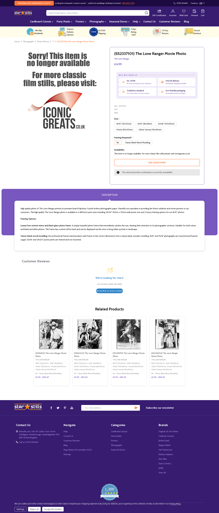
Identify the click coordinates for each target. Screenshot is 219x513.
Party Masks (63, 21)
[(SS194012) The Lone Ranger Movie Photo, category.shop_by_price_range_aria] (51, 334)
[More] (52, 21)
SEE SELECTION (128, 3)
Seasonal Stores (118, 21)
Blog (186, 21)
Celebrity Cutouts (166, 436)
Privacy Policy (175, 503)
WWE (161, 468)
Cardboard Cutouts (40, 21)
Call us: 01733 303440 (28, 442)
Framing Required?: (123, 137)
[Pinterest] (64, 407)
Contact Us (149, 21)
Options (56, 385)
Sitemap (67, 454)
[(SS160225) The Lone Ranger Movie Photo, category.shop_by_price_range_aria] (90, 334)
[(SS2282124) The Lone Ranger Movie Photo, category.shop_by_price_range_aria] (167, 334)
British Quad (164, 440)
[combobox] (97, 13)
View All (162, 472)
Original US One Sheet (168, 431)
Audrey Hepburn (166, 454)
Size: (117, 119)
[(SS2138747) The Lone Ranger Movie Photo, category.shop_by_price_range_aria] (129, 334)
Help (135, 21)
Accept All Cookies (53, 509)
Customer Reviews (169, 21)
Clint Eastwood (165, 450)
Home (17, 41)
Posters (80, 21)
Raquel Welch (164, 445)
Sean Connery (165, 463)
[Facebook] (51, 407)
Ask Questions (157, 162)
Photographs (96, 21)
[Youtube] (71, 407)
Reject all (34, 509)
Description (109, 194)
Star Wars (163, 459)
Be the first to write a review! (109, 291)
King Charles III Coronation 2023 (77, 450)
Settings (20, 509)
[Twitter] (58, 407)
